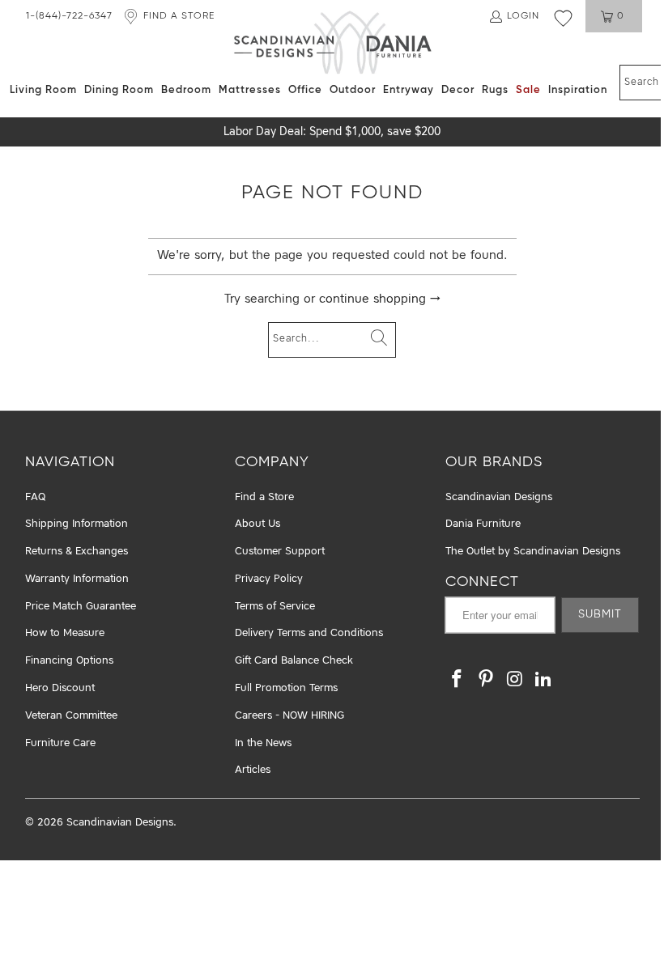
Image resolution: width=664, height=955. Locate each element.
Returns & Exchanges (76, 551)
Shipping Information (76, 524)
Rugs (495, 90)
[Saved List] (563, 18)
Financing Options (69, 661)
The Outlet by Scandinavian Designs (532, 551)
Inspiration (577, 90)
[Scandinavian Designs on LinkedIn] (544, 680)
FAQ (35, 497)
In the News (263, 743)
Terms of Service (275, 606)
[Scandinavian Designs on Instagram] (515, 680)
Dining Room (119, 90)
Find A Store (179, 16)
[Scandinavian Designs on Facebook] (457, 680)
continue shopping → (380, 300)
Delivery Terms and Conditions (309, 633)
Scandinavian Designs (498, 497)
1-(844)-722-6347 (69, 16)
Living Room (43, 90)
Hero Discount (60, 688)
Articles (252, 770)
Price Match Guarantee (80, 606)
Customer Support (280, 551)
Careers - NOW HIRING (289, 716)
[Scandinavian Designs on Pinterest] (487, 680)
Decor (458, 90)
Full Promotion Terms (286, 688)
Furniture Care (60, 743)
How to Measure (64, 633)
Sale (528, 90)
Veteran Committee (71, 716)
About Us (257, 524)
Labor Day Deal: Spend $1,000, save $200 (332, 132)
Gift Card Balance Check (294, 661)
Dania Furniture (483, 524)
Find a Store (264, 497)
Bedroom (186, 90)
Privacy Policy (269, 579)
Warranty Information (77, 579)
